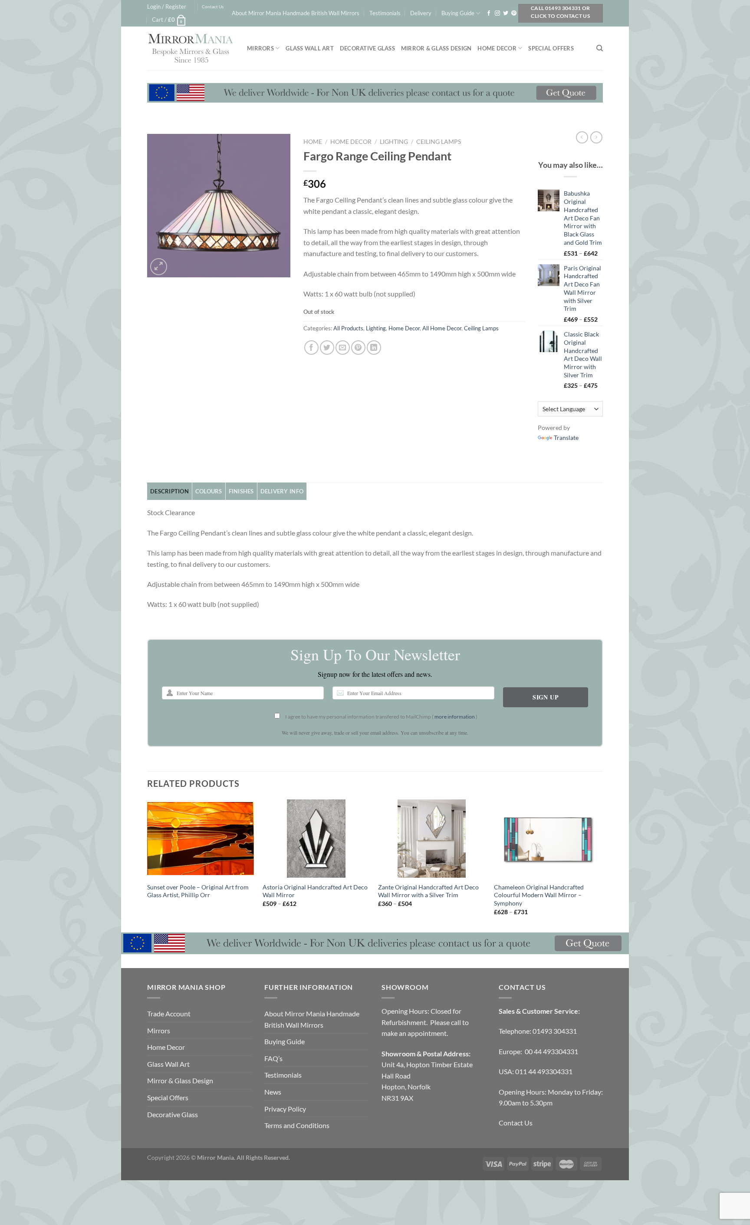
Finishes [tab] (241, 491)
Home (312, 141)
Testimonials (385, 13)
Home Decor (496, 48)
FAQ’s (273, 1058)
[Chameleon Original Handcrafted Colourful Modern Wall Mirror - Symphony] (547, 838)
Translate (566, 437)
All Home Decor (441, 328)
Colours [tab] (208, 491)
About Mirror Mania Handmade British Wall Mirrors (295, 13)
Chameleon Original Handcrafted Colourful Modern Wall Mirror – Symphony (539, 895)
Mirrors (260, 48)
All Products (348, 328)
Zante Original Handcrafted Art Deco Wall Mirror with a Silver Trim (428, 891)
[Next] (600, 865)
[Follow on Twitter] (505, 13)
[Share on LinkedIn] (374, 347)
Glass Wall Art (310, 48)
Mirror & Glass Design (436, 48)
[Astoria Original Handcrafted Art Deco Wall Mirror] (316, 838)
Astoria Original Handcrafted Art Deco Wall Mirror (315, 891)
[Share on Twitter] (327, 347)
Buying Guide (457, 13)
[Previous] (147, 865)
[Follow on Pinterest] (513, 13)
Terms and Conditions (296, 1125)
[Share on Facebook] (311, 347)
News (272, 1092)
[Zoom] (158, 266)
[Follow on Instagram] (497, 13)
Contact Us (213, 6)
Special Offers (551, 48)
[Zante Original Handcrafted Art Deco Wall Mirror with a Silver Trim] (431, 838)
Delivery (420, 13)
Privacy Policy (285, 1109)
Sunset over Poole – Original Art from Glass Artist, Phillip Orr (198, 891)
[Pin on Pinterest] (358, 347)
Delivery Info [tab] (281, 491)
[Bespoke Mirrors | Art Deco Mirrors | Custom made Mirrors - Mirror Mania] (190, 48)
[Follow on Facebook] (488, 13)
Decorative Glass (367, 48)
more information (454, 716)
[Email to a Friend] (343, 347)
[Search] (599, 48)
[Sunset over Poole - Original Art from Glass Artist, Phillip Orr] (200, 838)
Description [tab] (169, 491)
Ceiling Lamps (438, 141)
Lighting (394, 141)
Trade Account (169, 1013)
